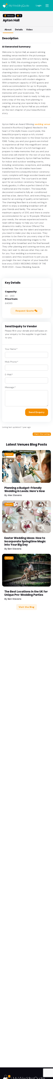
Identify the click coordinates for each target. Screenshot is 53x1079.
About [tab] (8, 29)
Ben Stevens (14, 548)
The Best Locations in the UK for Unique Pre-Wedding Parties (26, 593)
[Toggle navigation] (47, 5)
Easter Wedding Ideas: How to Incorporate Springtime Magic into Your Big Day (25, 541)
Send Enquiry (37, 412)
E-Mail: (9, 374)
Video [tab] (29, 29)
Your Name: (11, 349)
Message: (10, 387)
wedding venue (42, 124)
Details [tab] (19, 29)
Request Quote (25, 310)
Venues (9, 454)
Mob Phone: (11, 361)
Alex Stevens (15, 495)
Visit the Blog (26, 607)
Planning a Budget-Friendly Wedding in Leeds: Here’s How (24, 489)
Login (38, 5)
